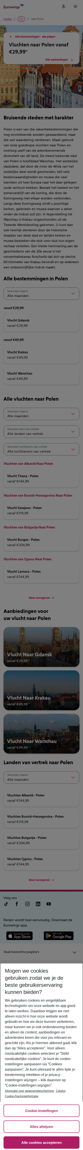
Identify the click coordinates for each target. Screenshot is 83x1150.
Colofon (61, 1091)
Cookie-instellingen (41, 1111)
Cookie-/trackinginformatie (21, 1096)
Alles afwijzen (41, 1127)
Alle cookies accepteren (41, 1143)
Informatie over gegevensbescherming (29, 1091)
